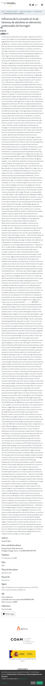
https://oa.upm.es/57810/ (10, 602)
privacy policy (22, 679)
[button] (33, 5)
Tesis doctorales (37, 11)
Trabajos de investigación (25, 11)
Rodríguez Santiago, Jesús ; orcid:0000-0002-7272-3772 (19, 551)
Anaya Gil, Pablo (6, 541)
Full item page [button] (9, 614)
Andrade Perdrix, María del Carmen (12, 548)
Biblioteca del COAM (12, 11)
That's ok (39, 683)
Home (3, 11)
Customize (4, 683)
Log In (36, 5)
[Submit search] (30, 5)
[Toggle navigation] (42, 5)
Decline (33, 683)
